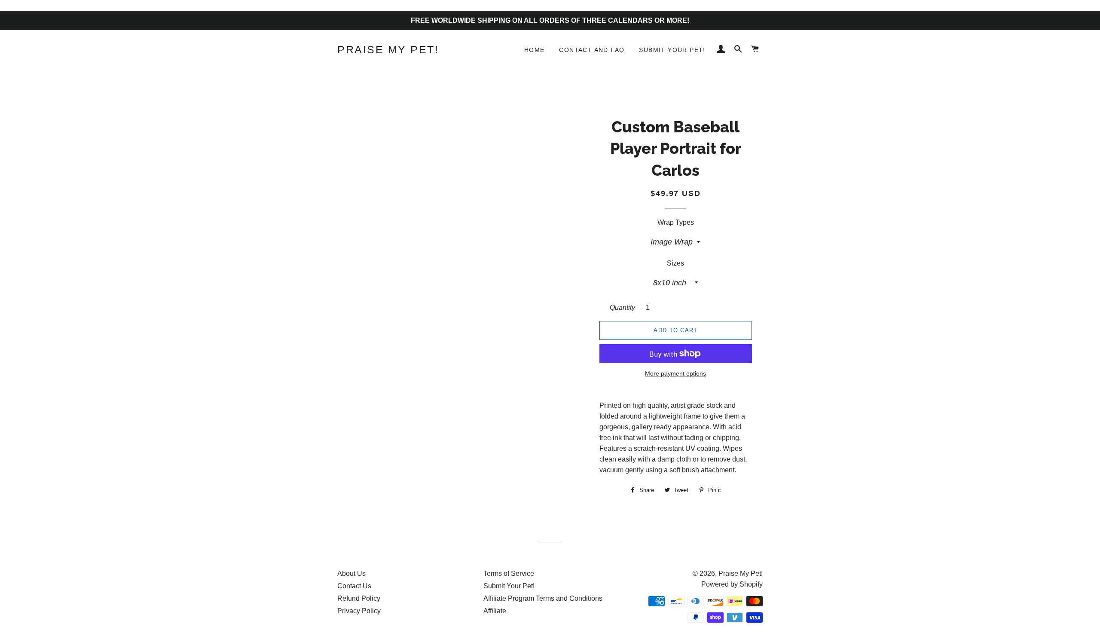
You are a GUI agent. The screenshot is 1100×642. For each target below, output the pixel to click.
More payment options (675, 373)
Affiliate (494, 610)
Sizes (675, 263)
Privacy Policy (359, 610)
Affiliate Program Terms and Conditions (542, 598)
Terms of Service (508, 573)
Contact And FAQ (591, 49)
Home (534, 49)
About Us (351, 573)
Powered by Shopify (732, 584)
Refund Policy (358, 598)
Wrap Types (675, 222)
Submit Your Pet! (672, 49)
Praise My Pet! (388, 49)
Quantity (622, 307)
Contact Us (354, 586)
